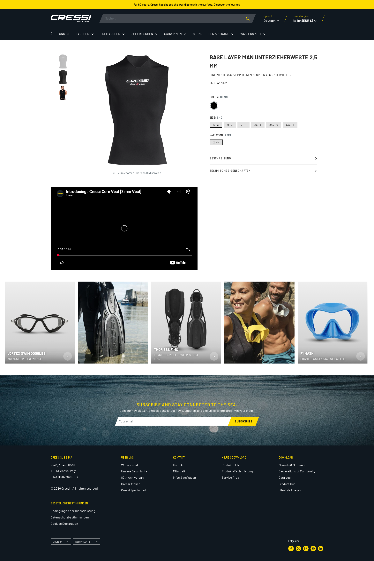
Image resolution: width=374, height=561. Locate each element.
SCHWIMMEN (173, 34)
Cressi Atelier (130, 484)
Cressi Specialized (133, 490)
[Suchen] (251, 18)
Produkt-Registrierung (237, 471)
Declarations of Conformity (297, 471)
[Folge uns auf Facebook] (291, 548)
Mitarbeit (179, 471)
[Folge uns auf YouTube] (313, 548)
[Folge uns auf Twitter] (298, 548)
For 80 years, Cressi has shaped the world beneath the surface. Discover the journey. (187, 4)
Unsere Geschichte (134, 471)
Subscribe (243, 421)
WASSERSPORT (250, 34)
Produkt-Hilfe (231, 465)
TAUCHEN (82, 34)
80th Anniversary (132, 477)
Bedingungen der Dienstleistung (73, 511)
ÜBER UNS (58, 34)
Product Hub (287, 484)
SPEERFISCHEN (142, 34)
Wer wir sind (129, 465)
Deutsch (57, 541)
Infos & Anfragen (184, 477)
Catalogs (285, 477)
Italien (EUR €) (83, 541)
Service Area (230, 477)
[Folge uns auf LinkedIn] (320, 548)
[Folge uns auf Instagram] (306, 548)
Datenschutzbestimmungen (70, 517)
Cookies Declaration (64, 523)
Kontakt (178, 465)
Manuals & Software (292, 465)
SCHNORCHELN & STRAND (211, 34)
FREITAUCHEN (110, 34)
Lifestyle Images (290, 490)
